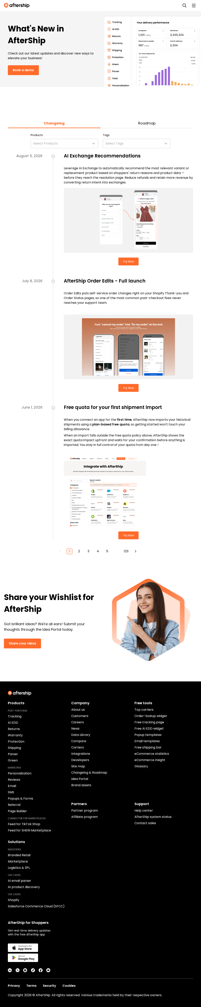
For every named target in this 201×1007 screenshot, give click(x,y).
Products (37, 135)
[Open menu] (193, 5)
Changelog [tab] (54, 123)
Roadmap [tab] (147, 123)
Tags (106, 135)
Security (49, 985)
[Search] (184, 5)
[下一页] (135, 551)
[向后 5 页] (116, 551)
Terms (31, 985)
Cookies (69, 985)
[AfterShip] (17, 5)
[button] (64, 143)
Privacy (14, 985)
